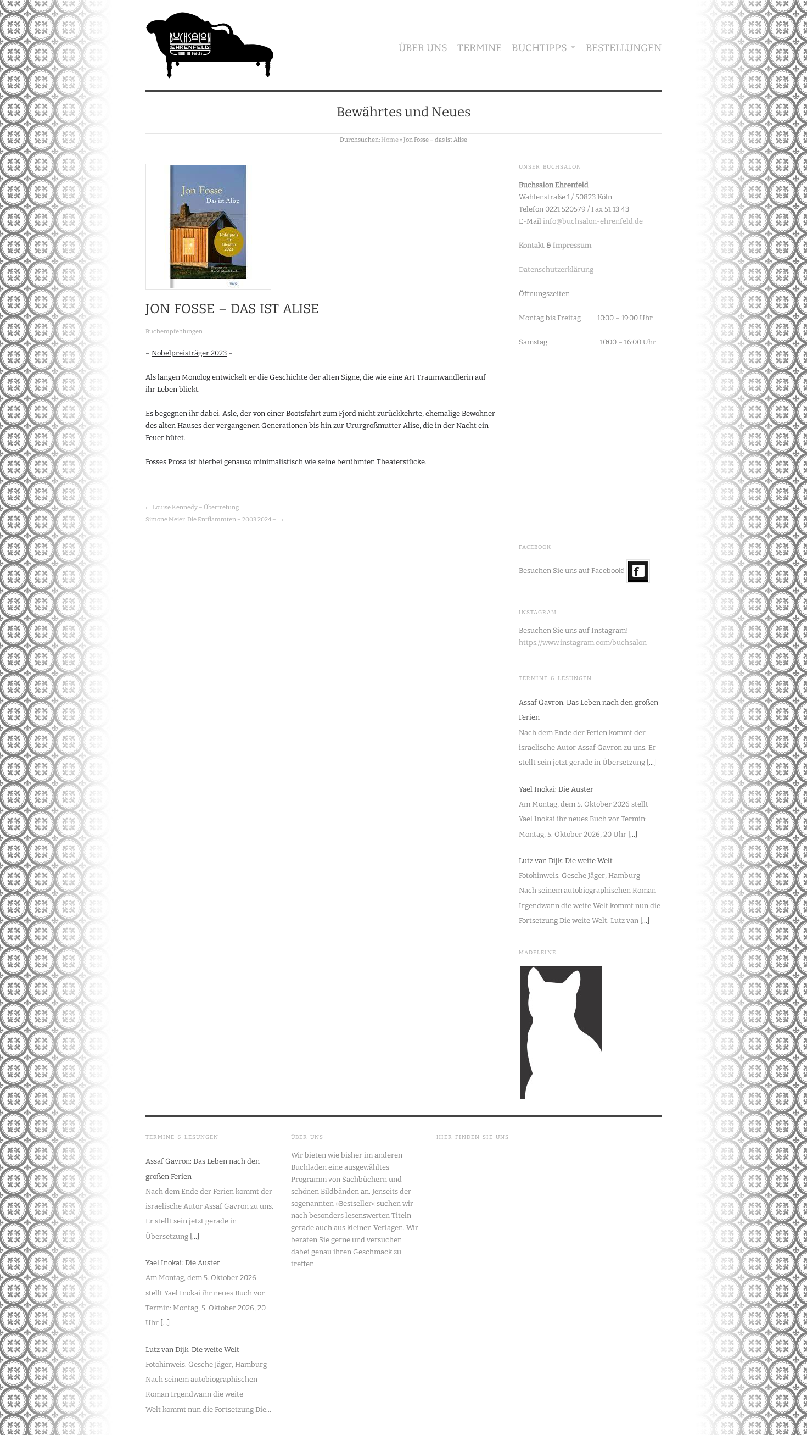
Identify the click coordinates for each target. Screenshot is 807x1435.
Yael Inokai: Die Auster (556, 789)
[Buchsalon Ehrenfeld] (209, 42)
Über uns (423, 48)
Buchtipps (539, 48)
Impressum (572, 245)
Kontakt (532, 245)
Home (390, 139)
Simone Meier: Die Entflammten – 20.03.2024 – (210, 519)
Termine (479, 48)
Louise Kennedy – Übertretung (196, 507)
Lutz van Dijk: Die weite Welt (566, 860)
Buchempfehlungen (174, 331)
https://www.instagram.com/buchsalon (583, 642)
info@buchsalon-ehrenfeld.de (593, 221)
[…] (651, 762)
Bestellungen (624, 48)
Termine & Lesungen (555, 678)
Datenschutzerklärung (556, 269)
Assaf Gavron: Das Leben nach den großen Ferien (588, 709)
